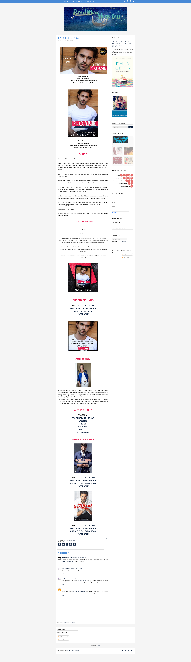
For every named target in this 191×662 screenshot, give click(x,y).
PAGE (83, 418)
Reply (63, 563)
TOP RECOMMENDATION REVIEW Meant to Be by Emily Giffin (121, 44)
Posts (124, 254)
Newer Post (61, 620)
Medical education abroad (79, 591)
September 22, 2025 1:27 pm (76, 589)
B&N (72, 308)
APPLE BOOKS (89, 308)
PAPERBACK (83, 314)
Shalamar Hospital (67, 557)
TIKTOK (83, 424)
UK (85, 305)
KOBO (78, 308)
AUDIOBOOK (90, 483)
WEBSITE (83, 421)
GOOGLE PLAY (79, 311)
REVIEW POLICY (89, 1)
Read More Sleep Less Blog (72, 650)
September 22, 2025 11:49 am (75, 568)
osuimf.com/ (65, 589)
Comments (126, 257)
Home (59, 1)
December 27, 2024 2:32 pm (79, 557)
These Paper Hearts (68, 652)
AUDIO (90, 311)
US (81, 305)
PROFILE (76, 418)
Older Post (104, 620)
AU (93, 305)
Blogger (98, 645)
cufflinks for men (82, 580)
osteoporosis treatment (67, 561)
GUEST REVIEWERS (77, 1)
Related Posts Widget (104, 538)
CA (89, 305)
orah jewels (65, 568)
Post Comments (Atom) (69, 622)
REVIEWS (66, 1)
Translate (123, 241)
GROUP (91, 418)
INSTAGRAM (83, 427)
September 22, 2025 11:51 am (75, 578)
